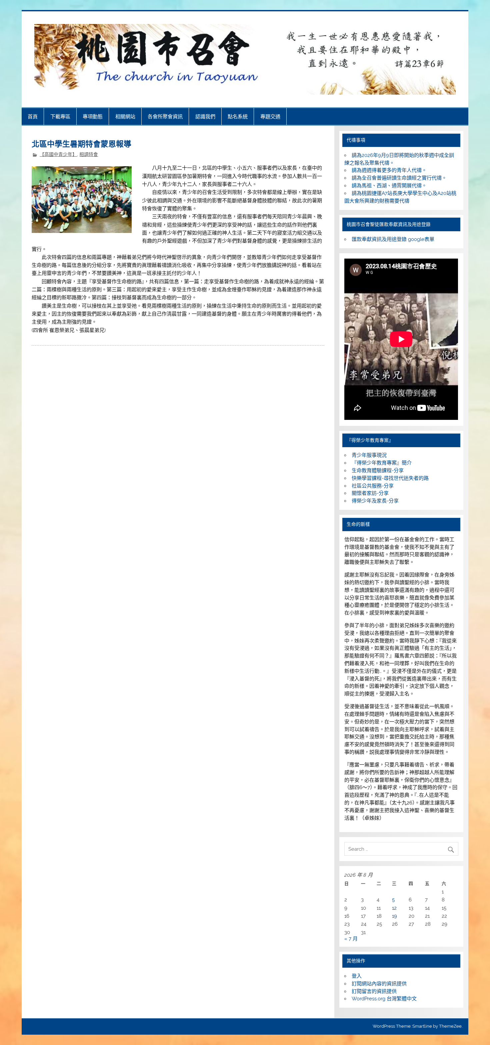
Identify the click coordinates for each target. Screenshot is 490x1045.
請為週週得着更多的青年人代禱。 (389, 170)
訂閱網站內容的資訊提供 (379, 984)
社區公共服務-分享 (373, 486)
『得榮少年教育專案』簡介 (382, 463)
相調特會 (88, 154)
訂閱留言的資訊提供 (374, 991)
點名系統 (238, 116)
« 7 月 (351, 939)
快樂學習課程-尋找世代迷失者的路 (390, 478)
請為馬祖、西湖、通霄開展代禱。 (389, 186)
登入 (357, 976)
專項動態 (93, 116)
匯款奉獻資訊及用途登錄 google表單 (393, 239)
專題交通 (270, 116)
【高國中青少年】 (58, 154)
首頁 (33, 116)
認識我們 (205, 116)
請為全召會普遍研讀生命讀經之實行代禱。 (399, 178)
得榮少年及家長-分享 (375, 501)
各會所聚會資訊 (165, 116)
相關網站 (125, 116)
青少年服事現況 (369, 455)
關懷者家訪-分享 (370, 493)
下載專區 (60, 116)
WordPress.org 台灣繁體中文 (384, 999)
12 (394, 908)
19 (394, 916)
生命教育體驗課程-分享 (378, 471)
